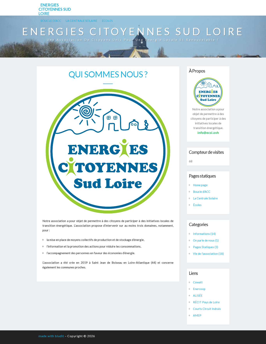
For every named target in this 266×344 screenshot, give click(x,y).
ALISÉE (198, 295)
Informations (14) (204, 233)
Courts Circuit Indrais (207, 308)
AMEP (197, 315)
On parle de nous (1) (206, 240)
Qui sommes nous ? (108, 74)
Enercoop (199, 289)
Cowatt (198, 282)
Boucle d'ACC (51, 20)
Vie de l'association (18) (208, 253)
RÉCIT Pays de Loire (206, 302)
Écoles (107, 20)
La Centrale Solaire (81, 20)
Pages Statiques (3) (205, 247)
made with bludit (51, 336)
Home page (200, 185)
